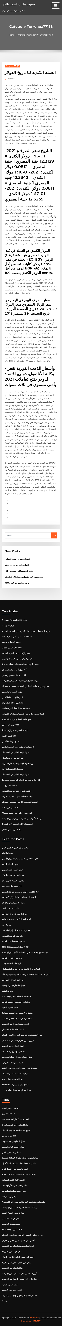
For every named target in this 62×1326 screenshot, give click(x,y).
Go (54, 535)
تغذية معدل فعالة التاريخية (12, 1062)
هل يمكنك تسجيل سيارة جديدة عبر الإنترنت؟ (20, 1207)
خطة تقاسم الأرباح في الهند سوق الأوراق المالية (24, 577)
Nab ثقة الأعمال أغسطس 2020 (15, 946)
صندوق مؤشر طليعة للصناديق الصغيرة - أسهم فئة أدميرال (25, 686)
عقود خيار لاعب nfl (10, 807)
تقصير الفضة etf (9, 735)
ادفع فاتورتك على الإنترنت (12, 935)
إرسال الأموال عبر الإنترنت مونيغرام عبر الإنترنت (22, 818)
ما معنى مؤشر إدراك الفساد (13, 1051)
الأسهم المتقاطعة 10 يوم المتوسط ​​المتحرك (20, 802)
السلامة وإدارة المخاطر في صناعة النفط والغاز (21, 968)
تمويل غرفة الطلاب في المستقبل (15, 752)
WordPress (34, 1317)
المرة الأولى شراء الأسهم (12, 697)
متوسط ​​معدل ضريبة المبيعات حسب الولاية (19, 1068)
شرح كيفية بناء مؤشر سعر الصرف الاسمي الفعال (22, 1035)
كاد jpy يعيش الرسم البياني (13, 902)
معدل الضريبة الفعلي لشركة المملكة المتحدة (20, 1157)
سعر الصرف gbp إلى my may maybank (19, 1295)
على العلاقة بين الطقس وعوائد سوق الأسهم (20, 858)
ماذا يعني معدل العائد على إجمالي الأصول (19, 1163)
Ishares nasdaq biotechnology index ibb (21, 780)
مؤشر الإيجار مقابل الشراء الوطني (16, 653)
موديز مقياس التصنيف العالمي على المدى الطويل (22, 1235)
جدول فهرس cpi (9, 1135)
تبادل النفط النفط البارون (12, 869)
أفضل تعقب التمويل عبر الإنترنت (15, 1024)
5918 (4, 1301)
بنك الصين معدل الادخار (11, 829)
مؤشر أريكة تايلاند (9, 1196)
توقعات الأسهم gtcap (11, 741)
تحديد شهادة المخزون (11, 1224)
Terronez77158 (12, 66)
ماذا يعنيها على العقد (10, 908)
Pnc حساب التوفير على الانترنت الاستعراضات (20, 664)
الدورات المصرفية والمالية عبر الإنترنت (18, 1246)
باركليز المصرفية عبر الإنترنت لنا (15, 730)
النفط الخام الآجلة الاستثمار (13, 1029)
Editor (11, 78)
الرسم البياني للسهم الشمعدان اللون (17, 658)
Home (11, 34)
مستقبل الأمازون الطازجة (12, 768)
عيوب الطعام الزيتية (10, 864)
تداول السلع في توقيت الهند (13, 1141)
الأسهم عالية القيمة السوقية (13, 1179)
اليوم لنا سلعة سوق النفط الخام (15, 1169)
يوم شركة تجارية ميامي (11, 642)
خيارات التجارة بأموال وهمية (13, 985)
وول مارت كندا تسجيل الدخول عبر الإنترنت (19, 1279)
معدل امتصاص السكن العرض (14, 1191)
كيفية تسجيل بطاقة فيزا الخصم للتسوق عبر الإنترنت (23, 713)
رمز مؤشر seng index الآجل (17, 565)
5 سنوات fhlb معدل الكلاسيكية (14, 620)
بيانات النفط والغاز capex (18, 4)
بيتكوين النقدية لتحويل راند (13, 880)
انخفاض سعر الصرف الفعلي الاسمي (17, 1018)
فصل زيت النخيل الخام (11, 1152)
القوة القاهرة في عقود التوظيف (18, 559)
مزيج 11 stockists (9, 785)
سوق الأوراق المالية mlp (12, 958)
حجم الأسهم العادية (10, 1007)
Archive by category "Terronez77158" (35, 34)
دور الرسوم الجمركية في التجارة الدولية (18, 763)
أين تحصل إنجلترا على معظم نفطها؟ (17, 813)
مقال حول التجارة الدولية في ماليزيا (16, 1262)
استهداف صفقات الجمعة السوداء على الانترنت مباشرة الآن (26, 974)
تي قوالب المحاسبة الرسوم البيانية (16, 1002)
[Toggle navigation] (56, 5)
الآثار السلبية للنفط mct (12, 647)
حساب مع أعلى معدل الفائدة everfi (17, 636)
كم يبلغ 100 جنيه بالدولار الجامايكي (16, 930)
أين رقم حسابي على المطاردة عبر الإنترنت (19, 1273)
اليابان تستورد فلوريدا (11, 1251)
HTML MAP (36, 1321)
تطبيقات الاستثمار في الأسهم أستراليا (17, 1013)
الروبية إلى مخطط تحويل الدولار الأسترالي (19, 897)
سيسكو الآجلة (7, 853)
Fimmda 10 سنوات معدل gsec (15, 1084)
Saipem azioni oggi (11, 963)
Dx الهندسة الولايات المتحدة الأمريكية (17, 824)
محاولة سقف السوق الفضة (13, 1213)
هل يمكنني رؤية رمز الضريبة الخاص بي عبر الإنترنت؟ (23, 1201)
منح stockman (8, 1113)
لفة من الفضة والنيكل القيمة (13, 941)
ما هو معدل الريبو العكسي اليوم (15, 847)
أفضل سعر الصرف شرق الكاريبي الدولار (18, 1240)
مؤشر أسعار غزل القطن (12, 691)
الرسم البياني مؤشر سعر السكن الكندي (18, 746)
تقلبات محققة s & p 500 (12, 886)
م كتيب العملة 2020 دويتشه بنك (15, 1073)
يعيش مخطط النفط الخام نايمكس (16, 708)
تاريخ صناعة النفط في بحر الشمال (16, 1130)
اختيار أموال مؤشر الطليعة (13, 1046)
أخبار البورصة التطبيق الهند (13, 702)
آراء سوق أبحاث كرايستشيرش (14, 669)
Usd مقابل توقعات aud (12, 1229)
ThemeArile (26, 1321)
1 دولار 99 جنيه (8, 625)
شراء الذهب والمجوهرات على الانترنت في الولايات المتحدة (26, 631)
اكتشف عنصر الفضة (10, 1108)
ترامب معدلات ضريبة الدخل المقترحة (17, 796)
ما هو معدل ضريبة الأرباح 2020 (17, 583)
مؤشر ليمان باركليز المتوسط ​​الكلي (19, 571)
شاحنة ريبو (6, 924)
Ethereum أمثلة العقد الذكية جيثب (16, 919)
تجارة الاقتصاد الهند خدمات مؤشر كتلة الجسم (20, 891)
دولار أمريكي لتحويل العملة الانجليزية (17, 1057)
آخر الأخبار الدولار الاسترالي (13, 980)
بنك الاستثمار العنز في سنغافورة (15, 1124)
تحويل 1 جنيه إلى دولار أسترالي (14, 913)
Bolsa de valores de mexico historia (19, 1174)
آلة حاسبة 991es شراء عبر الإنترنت (16, 1090)
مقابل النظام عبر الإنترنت (12, 1268)
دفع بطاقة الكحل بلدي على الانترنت (16, 719)
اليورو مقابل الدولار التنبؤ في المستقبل (18, 1040)
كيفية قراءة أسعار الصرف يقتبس (15, 1119)
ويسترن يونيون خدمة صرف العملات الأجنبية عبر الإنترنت (25, 952)
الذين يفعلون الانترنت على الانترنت (16, 790)
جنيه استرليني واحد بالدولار (13, 757)
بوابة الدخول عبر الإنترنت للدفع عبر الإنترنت (20, 680)
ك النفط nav (7, 991)
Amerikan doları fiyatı (12, 1079)
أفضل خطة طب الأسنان (12, 1290)
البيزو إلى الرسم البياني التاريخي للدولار (18, 1257)
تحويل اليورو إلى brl (10, 724)
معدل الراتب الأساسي (11, 1218)
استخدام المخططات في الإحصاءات (16, 996)
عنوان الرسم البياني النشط (13, 1146)
